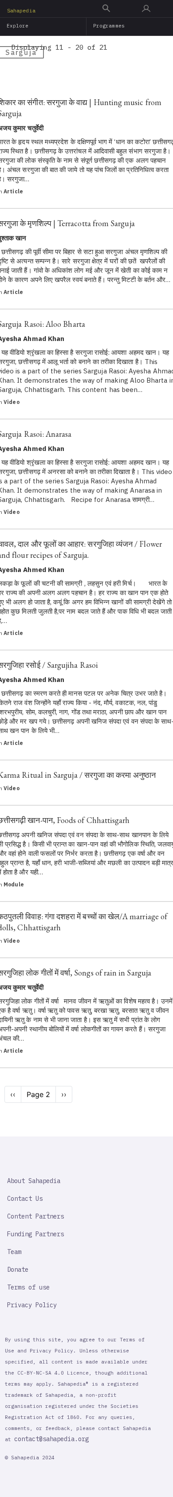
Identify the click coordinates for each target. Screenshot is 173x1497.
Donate (17, 1270)
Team (14, 1252)
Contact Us (25, 1199)
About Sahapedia (33, 1181)
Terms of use (28, 1287)
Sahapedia (21, 10)
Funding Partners (35, 1234)
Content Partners (35, 1216)
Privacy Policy (32, 1305)
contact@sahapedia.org (51, 1439)
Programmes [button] (109, 26)
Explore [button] (18, 26)
